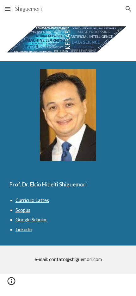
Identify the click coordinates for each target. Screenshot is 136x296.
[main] (68, 184)
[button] (7, 8)
